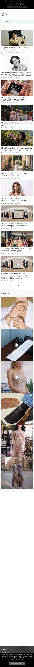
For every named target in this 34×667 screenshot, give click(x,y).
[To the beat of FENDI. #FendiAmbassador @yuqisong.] (17, 345)
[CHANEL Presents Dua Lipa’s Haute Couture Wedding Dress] (17, 163)
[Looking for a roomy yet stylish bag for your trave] (17, 473)
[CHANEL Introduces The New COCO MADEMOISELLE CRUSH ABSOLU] (17, 88)
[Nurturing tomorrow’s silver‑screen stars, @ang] (17, 377)
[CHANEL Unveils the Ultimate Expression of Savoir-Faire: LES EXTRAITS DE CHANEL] (17, 138)
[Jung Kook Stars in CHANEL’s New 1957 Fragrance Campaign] (17, 38)
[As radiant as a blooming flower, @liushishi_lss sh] (17, 441)
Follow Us (28, 293)
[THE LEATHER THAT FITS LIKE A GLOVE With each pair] (17, 409)
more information (20, 659)
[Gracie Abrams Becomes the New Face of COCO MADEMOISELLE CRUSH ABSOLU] (17, 63)
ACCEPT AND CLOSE (17, 663)
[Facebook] (16, 4)
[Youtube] (23, 4)
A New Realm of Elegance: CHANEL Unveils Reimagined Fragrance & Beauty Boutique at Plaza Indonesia (16, 276)
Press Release (16, 52)
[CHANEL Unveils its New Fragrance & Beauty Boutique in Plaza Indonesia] (17, 213)
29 (20, 286)
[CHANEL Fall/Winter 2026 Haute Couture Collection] (17, 113)
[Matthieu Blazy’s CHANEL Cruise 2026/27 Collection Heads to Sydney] (17, 239)
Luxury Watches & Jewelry (8, 652)
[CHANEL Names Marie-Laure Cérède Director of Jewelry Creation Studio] (17, 188)
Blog (13, 280)
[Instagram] (18, 4)
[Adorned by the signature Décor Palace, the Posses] (17, 313)
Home (2, 21)
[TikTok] (21, 4)
